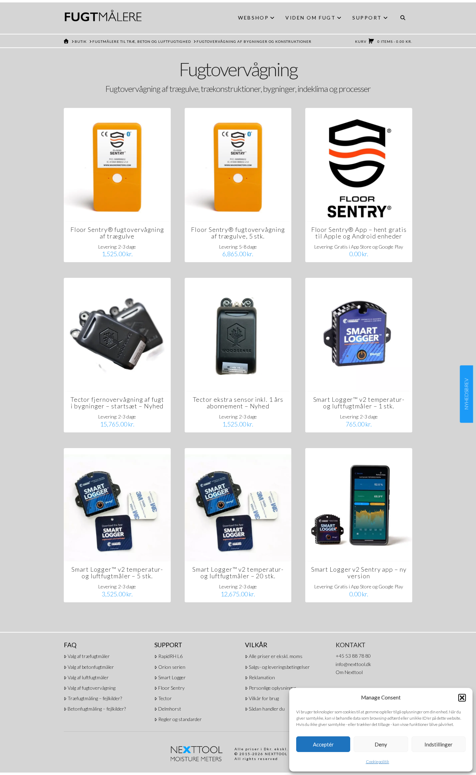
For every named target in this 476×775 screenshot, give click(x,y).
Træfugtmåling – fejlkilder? (95, 698)
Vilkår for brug (264, 698)
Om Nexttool (349, 672)
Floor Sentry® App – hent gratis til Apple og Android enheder (359, 233)
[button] (462, 697)
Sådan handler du (267, 709)
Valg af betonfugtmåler (91, 667)
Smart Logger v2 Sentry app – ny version (359, 572)
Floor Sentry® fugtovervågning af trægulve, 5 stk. (238, 233)
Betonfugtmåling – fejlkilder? (97, 709)
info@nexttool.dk (353, 664)
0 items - (383, 41)
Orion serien (171, 667)
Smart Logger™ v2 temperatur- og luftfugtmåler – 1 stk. (359, 403)
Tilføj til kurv (120, 209)
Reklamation (262, 677)
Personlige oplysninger (272, 688)
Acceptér (323, 744)
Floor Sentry (171, 688)
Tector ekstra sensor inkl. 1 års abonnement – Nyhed (238, 403)
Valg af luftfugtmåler (88, 677)
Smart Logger (172, 677)
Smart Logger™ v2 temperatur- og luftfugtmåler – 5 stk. (117, 572)
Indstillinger (438, 744)
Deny (381, 744)
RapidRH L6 (170, 656)
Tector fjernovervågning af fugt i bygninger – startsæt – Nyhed (117, 403)
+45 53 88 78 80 (353, 656)
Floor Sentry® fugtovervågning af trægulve (117, 233)
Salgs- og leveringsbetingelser (279, 667)
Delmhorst (169, 709)
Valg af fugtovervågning (91, 688)
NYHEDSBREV (466, 394)
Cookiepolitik (377, 761)
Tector (165, 698)
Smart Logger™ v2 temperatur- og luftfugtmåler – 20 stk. (238, 572)
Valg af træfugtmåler (89, 656)
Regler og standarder (180, 719)
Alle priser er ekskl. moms (275, 656)
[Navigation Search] (402, 18)
